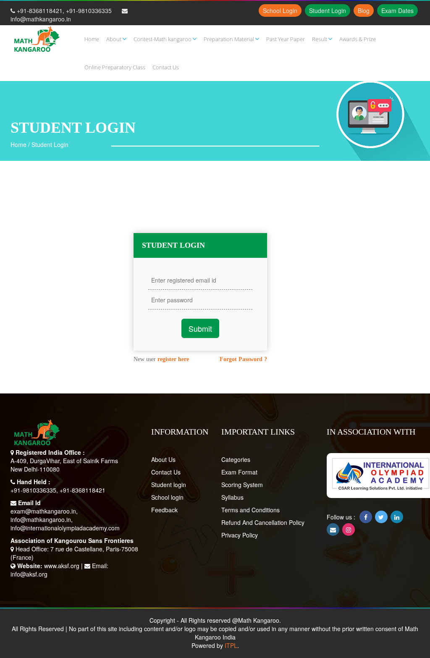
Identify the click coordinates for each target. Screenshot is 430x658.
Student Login (327, 10)
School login (167, 497)
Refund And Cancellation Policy (262, 522)
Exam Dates (397, 10)
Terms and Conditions (250, 510)
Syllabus (232, 497)
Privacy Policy (239, 535)
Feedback (164, 510)
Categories (235, 459)
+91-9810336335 (89, 10)
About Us (163, 459)
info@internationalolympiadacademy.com (65, 528)
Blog (364, 10)
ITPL (231, 645)
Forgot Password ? (243, 359)
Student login (168, 484)
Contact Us (166, 472)
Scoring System (242, 484)
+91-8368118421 (40, 10)
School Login (280, 10)
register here (173, 359)
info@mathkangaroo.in (40, 19)
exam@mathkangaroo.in (43, 511)
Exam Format (239, 472)
